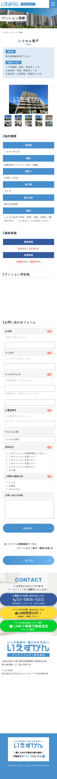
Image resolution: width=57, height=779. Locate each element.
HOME (5, 32)
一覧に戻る (28, 560)
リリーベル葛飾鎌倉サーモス (22, 544)
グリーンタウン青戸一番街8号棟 (33, 548)
